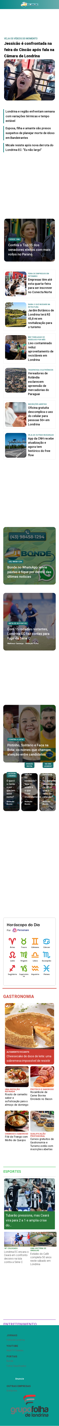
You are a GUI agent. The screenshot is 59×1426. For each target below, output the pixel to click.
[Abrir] (2, 5)
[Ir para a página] (29, 4)
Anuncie (19, 1378)
